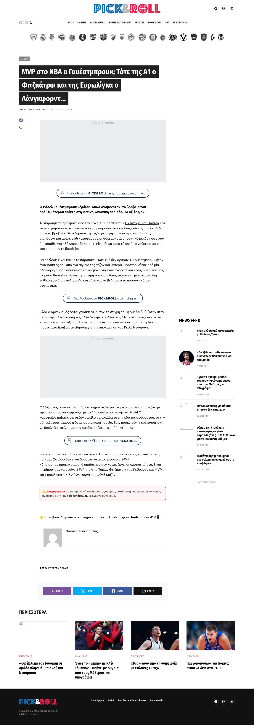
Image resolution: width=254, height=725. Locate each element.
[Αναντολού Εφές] (204, 37)
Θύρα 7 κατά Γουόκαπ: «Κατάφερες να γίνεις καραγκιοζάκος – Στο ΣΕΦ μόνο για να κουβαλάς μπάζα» (216, 433)
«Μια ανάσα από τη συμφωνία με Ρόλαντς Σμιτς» (215, 332)
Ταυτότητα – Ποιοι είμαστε (132, 700)
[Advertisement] (103, 151)
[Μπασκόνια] (194, 37)
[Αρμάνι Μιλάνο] (153, 37)
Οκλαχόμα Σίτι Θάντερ (142, 223)
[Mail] (232, 8)
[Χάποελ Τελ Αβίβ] (82, 37)
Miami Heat (81, 656)
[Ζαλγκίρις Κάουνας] (93, 37)
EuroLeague (25, 656)
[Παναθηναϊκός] (72, 37)
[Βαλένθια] (52, 37)
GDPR (111, 700)
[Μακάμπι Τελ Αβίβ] (131, 37)
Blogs (24, 59)
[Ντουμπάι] (122, 37)
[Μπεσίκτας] (221, 37)
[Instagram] (224, 8)
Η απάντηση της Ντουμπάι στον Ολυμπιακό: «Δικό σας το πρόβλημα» (215, 459)
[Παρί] (172, 37)
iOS (152, 517)
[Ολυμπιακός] (33, 37)
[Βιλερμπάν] (212, 37)
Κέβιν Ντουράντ (136, 327)
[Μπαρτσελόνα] (103, 37)
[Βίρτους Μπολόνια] (183, 37)
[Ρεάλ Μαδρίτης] (43, 37)
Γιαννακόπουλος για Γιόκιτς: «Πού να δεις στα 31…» (214, 407)
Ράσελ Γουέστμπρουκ (60, 206)
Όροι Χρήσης (97, 700)
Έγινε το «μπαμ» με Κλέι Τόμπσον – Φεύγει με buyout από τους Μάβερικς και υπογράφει (214, 382)
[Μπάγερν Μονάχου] (142, 37)
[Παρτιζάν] (162, 37)
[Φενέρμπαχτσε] (61, 37)
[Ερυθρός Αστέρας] (113, 37)
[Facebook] (216, 8)
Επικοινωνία (156, 700)
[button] (26, 22)
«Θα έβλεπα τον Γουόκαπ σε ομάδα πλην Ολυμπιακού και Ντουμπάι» (214, 356)
